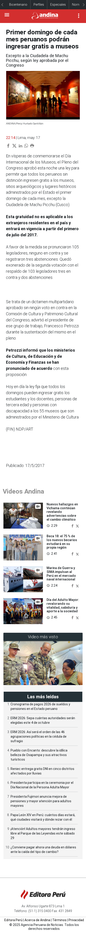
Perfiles (38, 4)
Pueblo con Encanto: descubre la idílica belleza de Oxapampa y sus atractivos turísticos (39, 755)
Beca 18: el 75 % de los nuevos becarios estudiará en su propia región (62, 541)
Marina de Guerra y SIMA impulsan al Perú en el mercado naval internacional (61, 573)
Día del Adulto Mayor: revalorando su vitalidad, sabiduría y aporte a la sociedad (63, 605)
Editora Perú (13, 920)
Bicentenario (18, 4)
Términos (59, 920)
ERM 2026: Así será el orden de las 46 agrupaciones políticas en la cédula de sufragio (39, 736)
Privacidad (76, 920)
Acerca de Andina (37, 920)
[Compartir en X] (77, 525)
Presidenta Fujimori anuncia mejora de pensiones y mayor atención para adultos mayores (41, 801)
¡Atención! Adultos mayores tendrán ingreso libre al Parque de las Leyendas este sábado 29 (43, 833)
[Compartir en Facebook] (72, 525)
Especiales (58, 4)
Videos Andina (23, 491)
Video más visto (43, 636)
